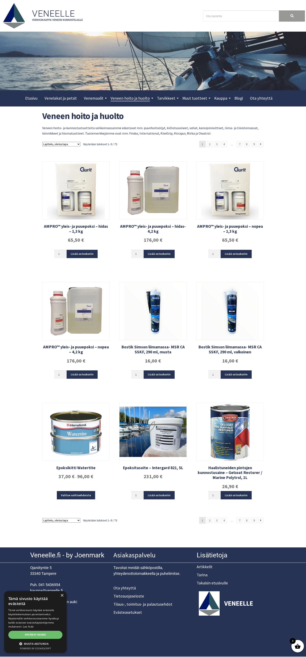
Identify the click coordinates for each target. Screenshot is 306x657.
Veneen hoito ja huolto (130, 98)
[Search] (292, 16)
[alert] (35, 622)
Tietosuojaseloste (128, 596)
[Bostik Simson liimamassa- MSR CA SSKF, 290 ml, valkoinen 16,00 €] (230, 311)
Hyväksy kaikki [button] (35, 634)
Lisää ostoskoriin (82, 254)
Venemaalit (93, 98)
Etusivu (31, 98)
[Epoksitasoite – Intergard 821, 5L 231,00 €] (153, 432)
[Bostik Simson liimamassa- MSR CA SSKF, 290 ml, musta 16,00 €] (153, 311)
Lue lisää (28, 626)
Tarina (202, 574)
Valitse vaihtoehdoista (76, 495)
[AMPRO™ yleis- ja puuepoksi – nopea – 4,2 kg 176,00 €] (76, 311)
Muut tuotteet (194, 98)
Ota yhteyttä (261, 98)
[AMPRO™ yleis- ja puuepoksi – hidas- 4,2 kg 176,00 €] (153, 190)
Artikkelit (205, 566)
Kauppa (220, 98)
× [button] (61, 595)
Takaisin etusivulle (212, 582)
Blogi (238, 98)
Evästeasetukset (127, 612)
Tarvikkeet (166, 98)
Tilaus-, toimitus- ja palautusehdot (142, 604)
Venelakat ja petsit (61, 98)
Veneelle (53, 14)
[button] (35, 644)
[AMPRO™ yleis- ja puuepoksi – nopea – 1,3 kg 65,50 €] (230, 190)
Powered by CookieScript (35, 648)
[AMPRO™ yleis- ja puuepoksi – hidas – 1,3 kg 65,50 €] (76, 190)
